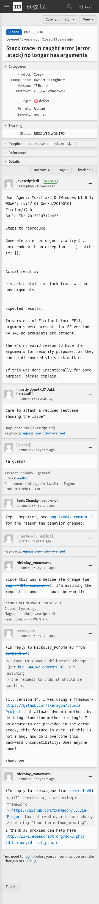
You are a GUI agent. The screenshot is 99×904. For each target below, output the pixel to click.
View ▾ (88, 19)
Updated (22, 541)
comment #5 (80, 790)
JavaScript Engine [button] (49, 80)
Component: (21, 80)
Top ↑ (11, 887)
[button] (86, 6)
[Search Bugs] (69, 6)
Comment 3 (24, 506)
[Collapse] (90, 183)
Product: (24, 74)
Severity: (24, 114)
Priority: (24, 109)
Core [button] (39, 74)
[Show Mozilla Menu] (17, 6)
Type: (27, 101)
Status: (25, 133)
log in (29, 856)
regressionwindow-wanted (43, 433)
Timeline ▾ (84, 170)
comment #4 (17, 653)
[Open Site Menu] (6, 6)
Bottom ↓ (42, 170)
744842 (22, 478)
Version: (24, 86)
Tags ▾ (63, 170)
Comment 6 (24, 779)
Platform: (23, 91)
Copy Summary (57, 19)
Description (25, 186)
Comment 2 (24, 450)
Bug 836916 (33, 32)
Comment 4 (24, 568)
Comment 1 (24, 399)
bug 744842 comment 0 (72, 517)
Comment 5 (24, 636)
